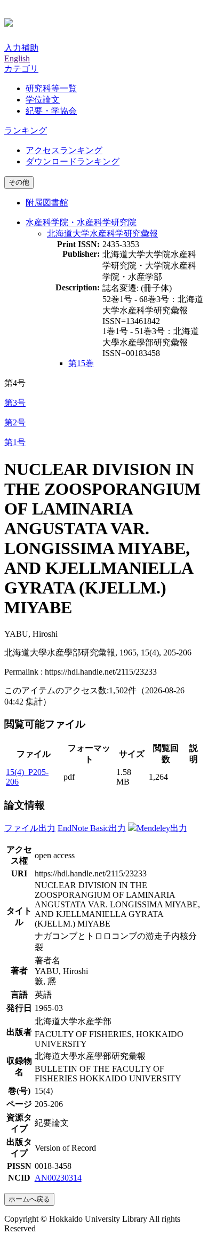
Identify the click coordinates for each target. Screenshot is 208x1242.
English (17, 58)
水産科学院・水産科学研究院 (81, 222)
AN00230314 (58, 1177)
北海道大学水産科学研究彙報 (102, 233)
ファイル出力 (29, 828)
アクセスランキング (64, 150)
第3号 (15, 402)
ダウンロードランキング (72, 161)
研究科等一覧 (51, 88)
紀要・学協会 (51, 110)
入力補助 (21, 47)
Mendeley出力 (162, 828)
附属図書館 (47, 202)
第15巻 (81, 363)
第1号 (15, 442)
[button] (21, 68)
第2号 (15, 422)
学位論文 (43, 99)
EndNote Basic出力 (92, 828)
